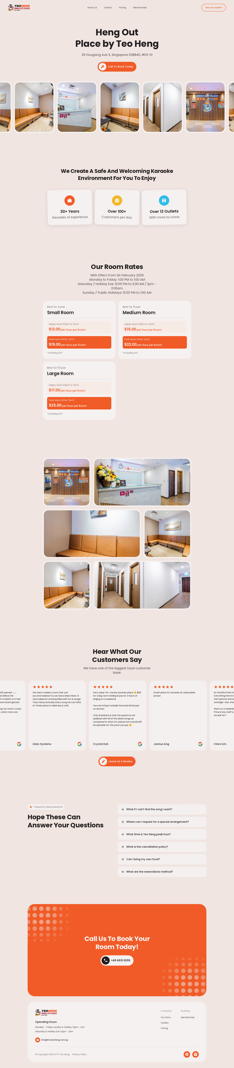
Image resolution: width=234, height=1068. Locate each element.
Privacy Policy (79, 1054)
